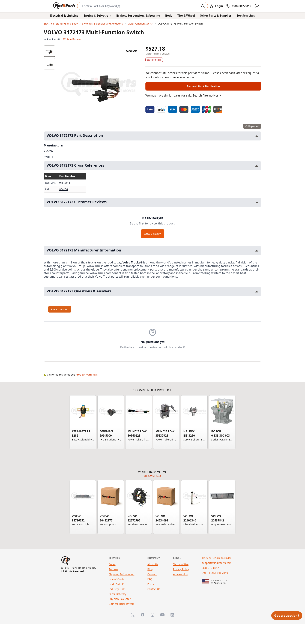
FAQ (149, 579)
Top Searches (246, 15)
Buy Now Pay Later (120, 599)
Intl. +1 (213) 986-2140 (215, 572)
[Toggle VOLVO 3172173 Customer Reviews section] (256, 202)
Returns (113, 569)
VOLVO (48, 151)
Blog (150, 569)
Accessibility (180, 574)
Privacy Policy (181, 569)
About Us (152, 564)
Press (150, 584)
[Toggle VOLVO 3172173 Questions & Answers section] (256, 292)
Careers (152, 574)
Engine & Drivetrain (97, 15)
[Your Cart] (257, 6)
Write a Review (72, 39)
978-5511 (64, 182)
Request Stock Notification (203, 86)
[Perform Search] (203, 6)
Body (168, 15)
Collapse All (252, 126)
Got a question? (286, 615)
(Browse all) (152, 476)
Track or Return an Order (216, 558)
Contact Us (153, 589)
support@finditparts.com (216, 563)
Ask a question (59, 309)
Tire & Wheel (186, 15)
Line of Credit (117, 579)
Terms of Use (181, 564)
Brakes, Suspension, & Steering (138, 15)
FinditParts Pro (117, 584)
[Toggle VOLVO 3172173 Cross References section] (256, 166)
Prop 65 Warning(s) (87, 374)
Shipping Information (121, 574)
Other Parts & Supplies (216, 15)
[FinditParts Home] (64, 6)
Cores (112, 564)
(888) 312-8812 (210, 567)
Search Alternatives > (207, 95)
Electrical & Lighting (64, 15)
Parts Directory (117, 594)
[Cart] (257, 6)
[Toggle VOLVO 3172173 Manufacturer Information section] (256, 251)
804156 (63, 189)
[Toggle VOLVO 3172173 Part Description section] (256, 136)
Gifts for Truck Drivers (121, 603)
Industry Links (117, 589)
